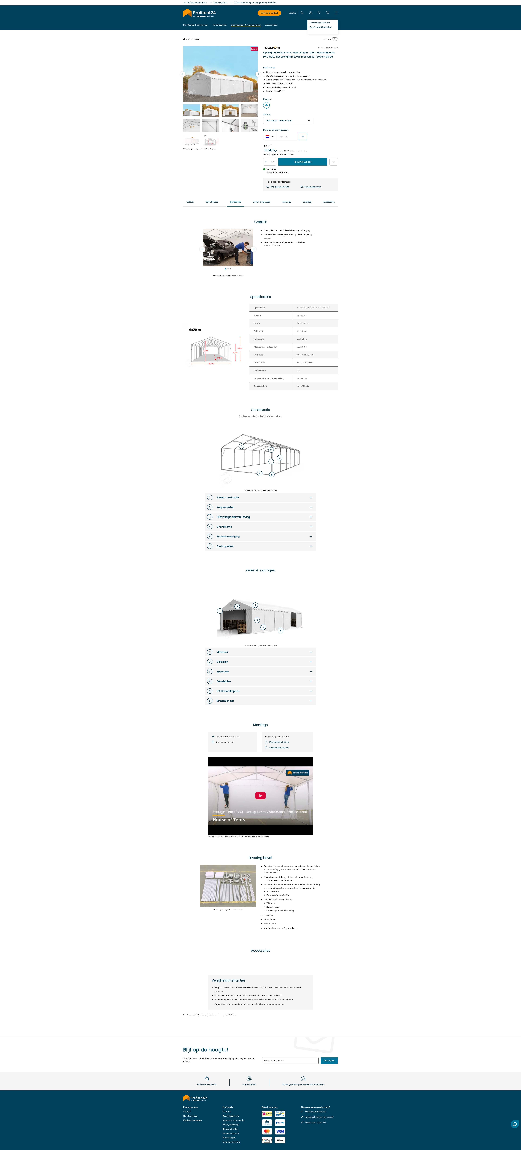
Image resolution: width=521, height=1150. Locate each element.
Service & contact (269, 13)
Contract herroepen (192, 1120)
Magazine (292, 13)
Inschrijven (329, 1060)
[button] (327, 12)
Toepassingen (228, 1137)
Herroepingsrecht (230, 1133)
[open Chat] (515, 1124)
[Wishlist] (319, 13)
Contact (187, 1111)
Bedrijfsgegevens (230, 1115)
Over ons (226, 1111)
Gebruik (190, 201)
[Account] (310, 13)
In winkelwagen (302, 162)
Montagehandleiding (279, 742)
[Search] (302, 13)
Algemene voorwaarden (233, 1120)
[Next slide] (258, 74)
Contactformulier (322, 27)
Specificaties (212, 201)
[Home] (184, 39)
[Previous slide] (182, 74)
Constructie (235, 201)
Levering (307, 201)
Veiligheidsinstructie (279, 747)
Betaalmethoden (230, 1128)
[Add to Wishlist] (333, 162)
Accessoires (329, 201)
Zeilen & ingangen (261, 201)
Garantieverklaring (231, 1141)
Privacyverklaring (230, 1124)
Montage (286, 201)
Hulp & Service (190, 1115)
